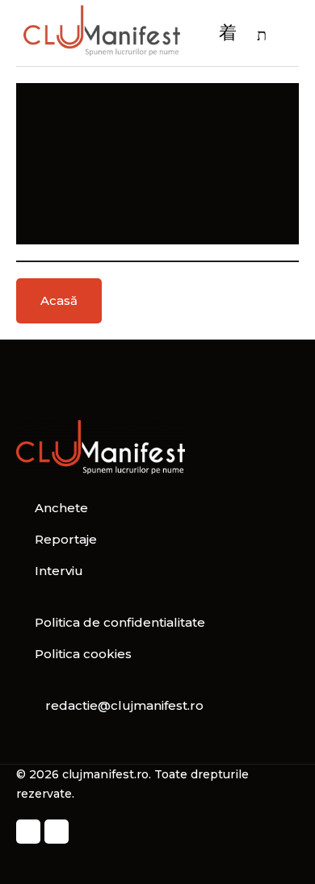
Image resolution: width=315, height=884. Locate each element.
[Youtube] (56, 831)
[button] (227, 32)
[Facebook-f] (28, 831)
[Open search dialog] (262, 36)
